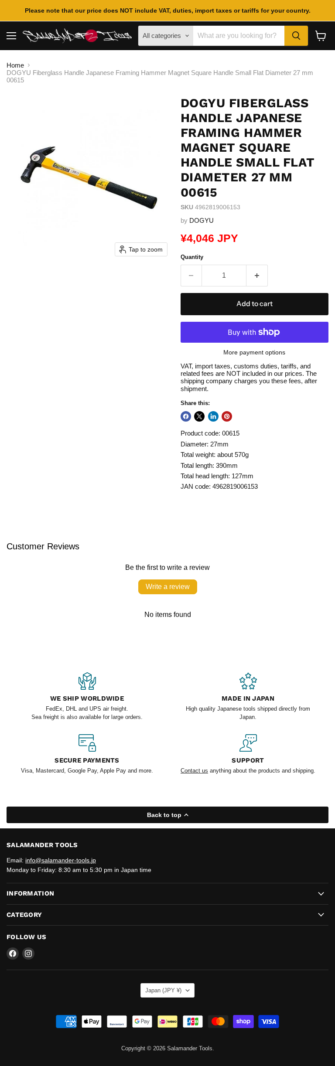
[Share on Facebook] (186, 416)
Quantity (192, 257)
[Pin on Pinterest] (227, 416)
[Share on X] (199, 416)
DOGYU (201, 220)
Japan (163, 990)
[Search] (296, 36)
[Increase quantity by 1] (257, 275)
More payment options (254, 352)
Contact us (194, 770)
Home (15, 65)
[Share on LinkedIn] (213, 416)
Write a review (168, 586)
